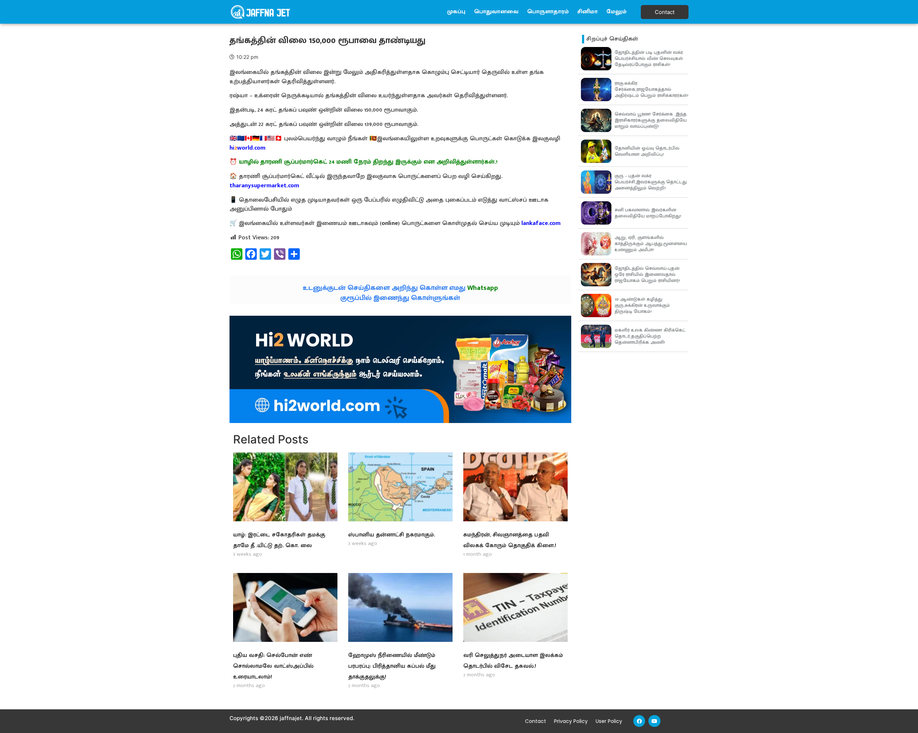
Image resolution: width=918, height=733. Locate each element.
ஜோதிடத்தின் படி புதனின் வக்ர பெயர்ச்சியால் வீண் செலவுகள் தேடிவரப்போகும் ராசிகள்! (649, 58)
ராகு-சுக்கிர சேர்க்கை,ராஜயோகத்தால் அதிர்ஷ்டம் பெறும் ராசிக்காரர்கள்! (651, 89)
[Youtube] (654, 721)
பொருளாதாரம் (548, 12)
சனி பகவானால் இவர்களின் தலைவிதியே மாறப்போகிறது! (648, 213)
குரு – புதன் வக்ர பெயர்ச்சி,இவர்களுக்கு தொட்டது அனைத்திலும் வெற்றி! (651, 182)
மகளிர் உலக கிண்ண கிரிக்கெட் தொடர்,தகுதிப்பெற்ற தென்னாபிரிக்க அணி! (650, 336)
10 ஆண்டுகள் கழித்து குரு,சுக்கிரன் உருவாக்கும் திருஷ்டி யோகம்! (642, 305)
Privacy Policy (571, 721)
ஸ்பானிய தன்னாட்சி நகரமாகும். (391, 535)
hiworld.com (247, 148)
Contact (535, 721)
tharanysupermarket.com (264, 185)
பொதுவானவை (496, 12)
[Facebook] (639, 721)
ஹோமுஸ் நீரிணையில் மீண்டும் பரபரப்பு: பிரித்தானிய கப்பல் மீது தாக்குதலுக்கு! (392, 666)
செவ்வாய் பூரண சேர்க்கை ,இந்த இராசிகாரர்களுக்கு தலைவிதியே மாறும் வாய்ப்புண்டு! (651, 120)
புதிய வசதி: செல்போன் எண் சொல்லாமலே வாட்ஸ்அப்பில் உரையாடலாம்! (273, 666)
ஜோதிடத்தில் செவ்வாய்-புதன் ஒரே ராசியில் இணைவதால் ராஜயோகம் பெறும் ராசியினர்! (647, 274)
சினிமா (587, 12)
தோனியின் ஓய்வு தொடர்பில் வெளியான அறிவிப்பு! (647, 151)
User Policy (609, 721)
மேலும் (616, 12)
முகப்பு (456, 12)
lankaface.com (540, 223)
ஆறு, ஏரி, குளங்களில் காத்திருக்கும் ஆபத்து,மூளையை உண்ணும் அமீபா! (651, 244)
